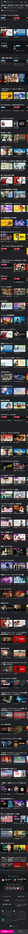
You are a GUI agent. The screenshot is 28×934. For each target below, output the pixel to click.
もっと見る (15, 58)
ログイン (21, 931)
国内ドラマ (10, 5)
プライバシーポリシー (21, 900)
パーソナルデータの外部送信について (21, 905)
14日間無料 (7, 931)
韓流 (22, 5)
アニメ (17, 5)
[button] (1, 8)
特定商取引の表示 (7, 904)
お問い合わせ (21, 896)
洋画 (26, 5)
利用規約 (7, 900)
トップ (4, 5)
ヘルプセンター (7, 896)
